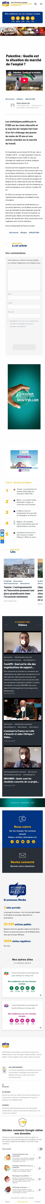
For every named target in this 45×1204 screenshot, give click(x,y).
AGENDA (5, 1105)
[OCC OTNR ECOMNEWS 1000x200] (22, 31)
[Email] (2, 538)
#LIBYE (40, 581)
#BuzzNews (22, 727)
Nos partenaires (15, 1067)
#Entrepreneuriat (11, 583)
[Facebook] (2, 531)
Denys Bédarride (23, 103)
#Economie (10, 99)
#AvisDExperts (29, 660)
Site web (11, 312)
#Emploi (20, 99)
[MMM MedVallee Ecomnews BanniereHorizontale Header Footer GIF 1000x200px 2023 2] (22, 802)
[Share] (2, 541)
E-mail (10, 303)
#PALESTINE (30, 99)
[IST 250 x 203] (24, 461)
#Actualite (8, 657)
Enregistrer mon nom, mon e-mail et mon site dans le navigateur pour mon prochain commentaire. (24, 323)
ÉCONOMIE (6, 1092)
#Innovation (25, 583)
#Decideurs (34, 727)
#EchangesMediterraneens (15, 772)
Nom (10, 294)
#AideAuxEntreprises (23, 657)
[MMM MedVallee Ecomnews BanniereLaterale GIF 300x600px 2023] (24, 396)
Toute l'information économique (21, 4)
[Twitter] (2, 534)
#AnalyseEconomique (12, 660)
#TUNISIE (7, 581)
